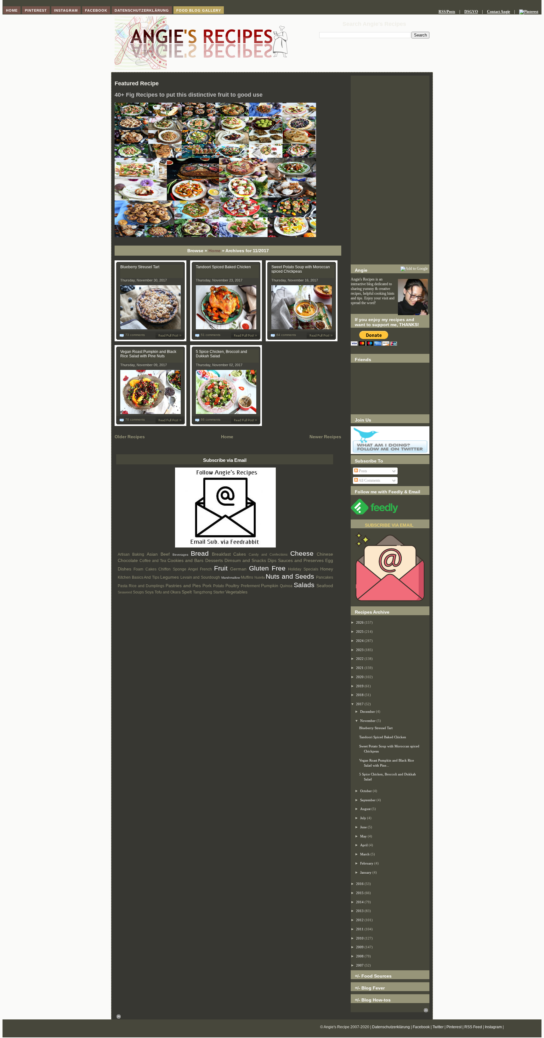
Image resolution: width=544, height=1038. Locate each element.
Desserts (214, 560)
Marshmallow (230, 577)
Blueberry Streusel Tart (139, 267)
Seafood (324, 585)
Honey (326, 568)
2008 (360, 956)
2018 (360, 695)
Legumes (169, 577)
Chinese (325, 554)
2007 (360, 965)
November (368, 721)
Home (214, 250)
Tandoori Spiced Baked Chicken (223, 267)
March (365, 854)
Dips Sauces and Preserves (296, 560)
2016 (360, 884)
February (367, 863)
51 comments (210, 335)
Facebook (421, 1027)
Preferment (250, 586)
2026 (360, 622)
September (368, 800)
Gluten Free (267, 568)
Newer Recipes (325, 436)
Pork (207, 585)
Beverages (180, 554)
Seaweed (125, 592)
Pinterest (454, 1027)
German (238, 568)
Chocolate (128, 560)
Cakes (239, 554)
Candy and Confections (268, 554)
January (366, 872)
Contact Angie (498, 11)
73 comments (135, 335)
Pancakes (324, 577)
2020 (360, 677)
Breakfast (221, 554)
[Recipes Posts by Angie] (225, 546)
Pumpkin (269, 585)
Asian (152, 554)
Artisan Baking (131, 554)
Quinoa (286, 586)
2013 (360, 911)
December (368, 711)
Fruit (221, 568)
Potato (218, 586)
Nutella (259, 577)
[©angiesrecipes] (215, 236)
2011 (360, 929)
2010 (360, 938)
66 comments (210, 419)
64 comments (286, 335)
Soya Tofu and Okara (163, 592)
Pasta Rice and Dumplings (141, 586)
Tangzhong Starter (208, 592)
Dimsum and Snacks (245, 560)
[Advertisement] (390, 170)
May (364, 836)
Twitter (438, 1027)
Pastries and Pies (183, 585)
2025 (360, 631)
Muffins (247, 577)
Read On (171, 335)
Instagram (493, 1027)
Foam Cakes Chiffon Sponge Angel (165, 569)
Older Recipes (130, 436)
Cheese (302, 553)
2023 (360, 650)
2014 (360, 902)
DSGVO (471, 11)
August (365, 809)
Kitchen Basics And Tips (138, 577)
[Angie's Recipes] (201, 69)
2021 (360, 668)
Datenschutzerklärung (391, 1027)
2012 (360, 920)
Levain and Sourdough (200, 577)
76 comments (135, 419)
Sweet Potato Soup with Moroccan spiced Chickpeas (300, 269)
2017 (360, 704)
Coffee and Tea (152, 561)
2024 (360, 641)
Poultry (232, 585)
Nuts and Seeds (290, 576)
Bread (200, 553)
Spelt (187, 591)
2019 (360, 686)
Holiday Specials (303, 569)
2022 (360, 659)
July (363, 818)
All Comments (369, 480)
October (366, 791)
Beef (165, 554)
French (206, 569)
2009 (360, 947)
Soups (138, 592)
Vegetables (236, 591)
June (364, 827)
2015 (360, 893)
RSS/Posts (447, 11)
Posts (362, 471)
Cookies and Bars (185, 560)
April (364, 845)
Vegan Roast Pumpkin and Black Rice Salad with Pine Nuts (148, 353)
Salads (304, 584)
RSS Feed (473, 1027)
